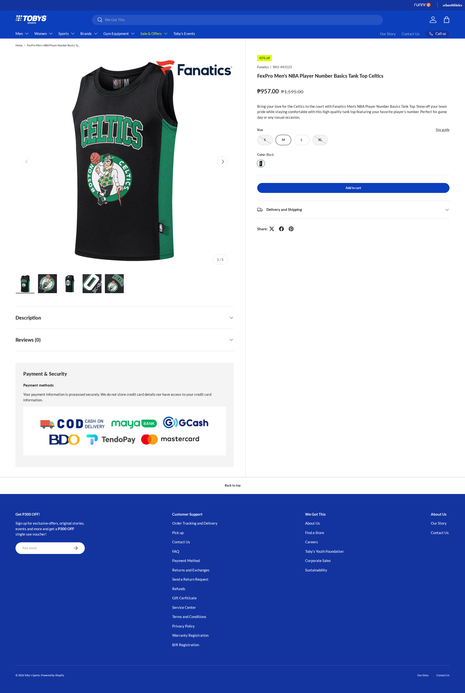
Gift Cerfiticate (184, 598)
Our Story (388, 34)
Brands (86, 33)
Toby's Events (184, 33)
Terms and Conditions (189, 616)
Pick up (178, 532)
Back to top (232, 485)
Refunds (178, 588)
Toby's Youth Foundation (324, 551)
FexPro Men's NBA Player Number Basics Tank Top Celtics (54, 45)
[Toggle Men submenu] (27, 33)
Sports (63, 33)
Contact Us (410, 34)
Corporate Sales (318, 560)
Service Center (184, 607)
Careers (311, 542)
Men (19, 33)
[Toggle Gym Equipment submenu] (133, 33)
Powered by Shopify (52, 675)
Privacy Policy (183, 626)
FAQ (175, 551)
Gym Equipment (116, 33)
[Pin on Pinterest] (291, 229)
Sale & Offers (151, 33)
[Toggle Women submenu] (51, 33)
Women (40, 33)
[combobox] (237, 20)
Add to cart (353, 188)
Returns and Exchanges (190, 570)
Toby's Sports (32, 675)
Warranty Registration (190, 635)
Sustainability (316, 570)
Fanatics (263, 67)
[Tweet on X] (272, 229)
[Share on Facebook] (281, 229)
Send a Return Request (190, 579)
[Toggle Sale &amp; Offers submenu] (166, 33)
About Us (312, 523)
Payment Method (186, 560)
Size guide (443, 130)
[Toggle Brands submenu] (96, 33)
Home (19, 45)
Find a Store (314, 532)
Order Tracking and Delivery (194, 523)
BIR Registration (185, 645)
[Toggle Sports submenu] (73, 33)
